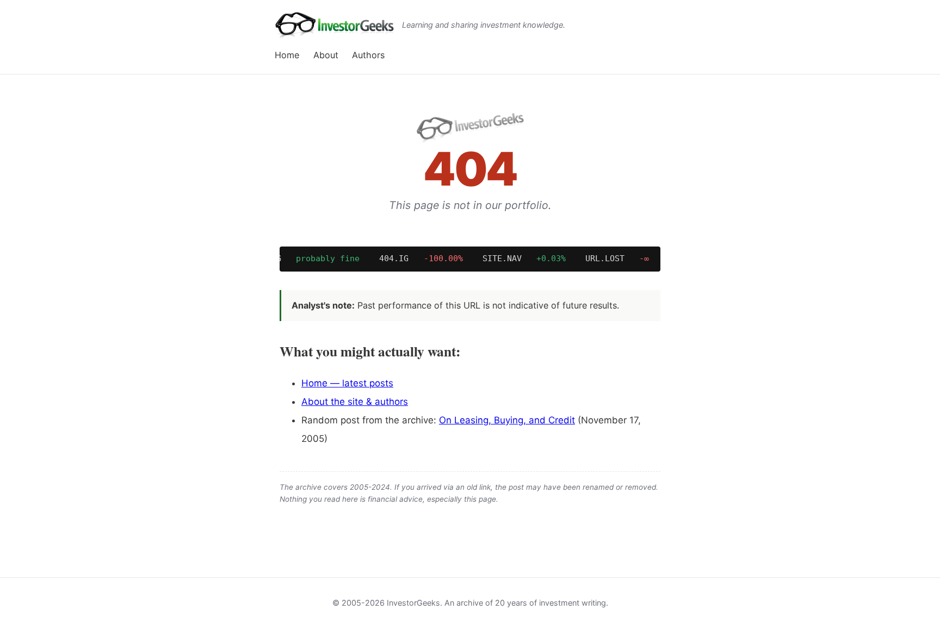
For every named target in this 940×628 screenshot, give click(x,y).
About (325, 55)
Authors (368, 55)
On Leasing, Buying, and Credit (507, 420)
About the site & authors (354, 401)
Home (287, 55)
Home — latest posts (347, 383)
